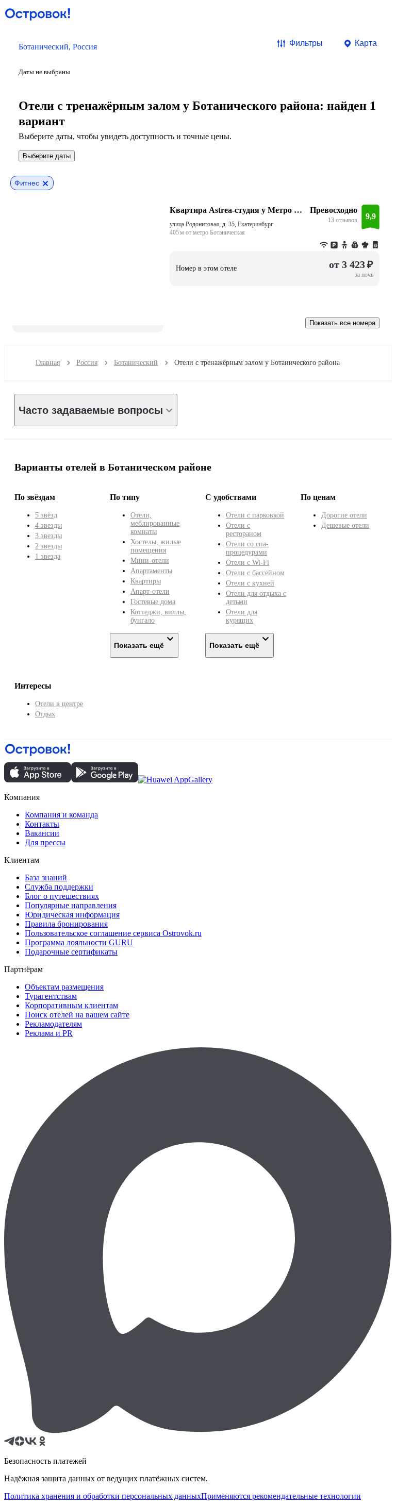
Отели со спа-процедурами (247, 548)
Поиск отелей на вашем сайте (77, 1014)
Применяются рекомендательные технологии (281, 1496)
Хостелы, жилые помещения (155, 546)
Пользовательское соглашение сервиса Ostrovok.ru (113, 933)
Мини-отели (149, 560)
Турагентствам (51, 996)
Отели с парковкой (255, 515)
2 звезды (48, 546)
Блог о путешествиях (62, 896)
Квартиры (145, 581)
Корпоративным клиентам (71, 1005)
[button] (57, 58)
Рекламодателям (53, 1023)
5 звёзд (46, 515)
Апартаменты (151, 571)
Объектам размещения (64, 986)
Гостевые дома (152, 602)
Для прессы (45, 842)
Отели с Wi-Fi (247, 562)
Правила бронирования (66, 923)
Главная (48, 362)
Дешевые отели (345, 525)
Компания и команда (61, 814)
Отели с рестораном (243, 530)
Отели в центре (59, 704)
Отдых (45, 714)
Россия (86, 362)
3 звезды (48, 536)
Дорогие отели (344, 515)
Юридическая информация (72, 914)
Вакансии (42, 833)
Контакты (42, 824)
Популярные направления (71, 905)
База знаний (46, 877)
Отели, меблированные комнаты (154, 523)
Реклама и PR (49, 1033)
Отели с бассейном (255, 573)
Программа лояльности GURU (79, 942)
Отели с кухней (250, 583)
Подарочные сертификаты (71, 951)
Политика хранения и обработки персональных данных (102, 1496)
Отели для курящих (241, 616)
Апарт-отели (150, 591)
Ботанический (136, 362)
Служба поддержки (59, 886)
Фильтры (306, 43)
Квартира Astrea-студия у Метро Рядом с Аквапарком (237, 210)
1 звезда (47, 556)
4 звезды (48, 525)
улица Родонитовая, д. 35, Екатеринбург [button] (221, 224)
